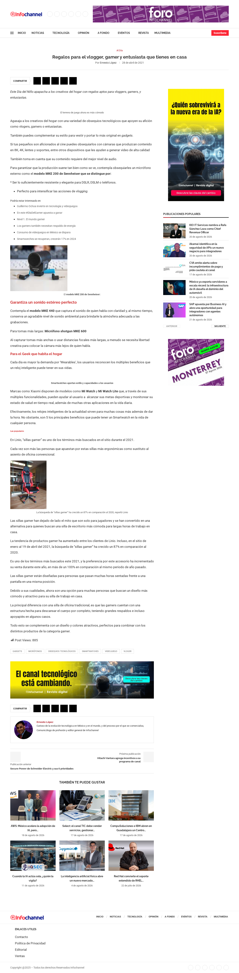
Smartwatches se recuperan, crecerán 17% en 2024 (46, 238)
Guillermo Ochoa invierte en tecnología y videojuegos (47, 206)
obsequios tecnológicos (62, 651)
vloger (127, 651)
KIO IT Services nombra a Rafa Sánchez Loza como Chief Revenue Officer (207, 229)
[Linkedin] (71, 14)
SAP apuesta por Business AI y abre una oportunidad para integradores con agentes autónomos (207, 310)
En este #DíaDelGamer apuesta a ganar (39, 212)
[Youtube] (78, 14)
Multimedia (162, 32)
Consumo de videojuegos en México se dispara (44, 232)
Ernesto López (108, 62)
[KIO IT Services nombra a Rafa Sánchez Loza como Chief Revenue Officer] (174, 230)
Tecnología (60, 32)
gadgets (17, 651)
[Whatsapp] (85, 14)
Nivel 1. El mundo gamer (31, 219)
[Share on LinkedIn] (55, 81)
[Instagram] (64, 14)
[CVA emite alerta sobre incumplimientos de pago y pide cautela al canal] (174, 268)
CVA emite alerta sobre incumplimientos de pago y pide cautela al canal (206, 266)
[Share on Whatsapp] (64, 81)
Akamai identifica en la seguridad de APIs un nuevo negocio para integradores (206, 247)
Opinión (83, 32)
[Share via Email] (73, 81)
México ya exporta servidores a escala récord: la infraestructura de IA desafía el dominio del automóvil (208, 287)
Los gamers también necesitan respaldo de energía (46, 225)
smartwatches (90, 651)
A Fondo (103, 32)
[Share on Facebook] (37, 81)
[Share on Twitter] (46, 81)
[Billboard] (82, 663)
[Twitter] (57, 14)
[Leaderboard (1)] (161, 7)
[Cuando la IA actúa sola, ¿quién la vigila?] (33, 856)
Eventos (124, 32)
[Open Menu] (12, 33)
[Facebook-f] (190, 967)
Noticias (38, 32)
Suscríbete (220, 32)
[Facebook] (50, 14)
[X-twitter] (197, 967)
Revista (143, 32)
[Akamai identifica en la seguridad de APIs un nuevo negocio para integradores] (174, 249)
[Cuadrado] (196, 341)
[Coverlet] (196, 91)
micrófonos (35, 651)
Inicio (22, 32)
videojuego (111, 651)
